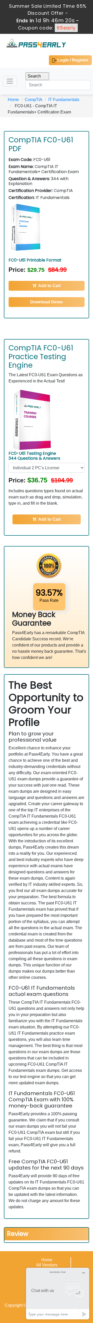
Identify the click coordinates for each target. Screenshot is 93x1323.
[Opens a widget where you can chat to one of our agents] (57, 1293)
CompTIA (33, 99)
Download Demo (46, 302)
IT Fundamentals (63, 99)
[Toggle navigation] (10, 81)
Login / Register (72, 60)
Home (13, 99)
